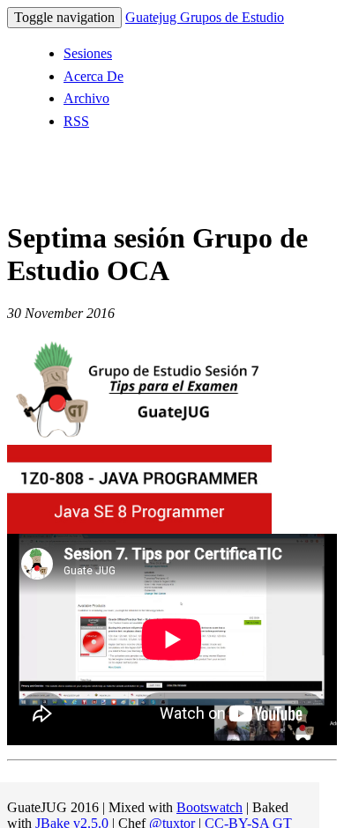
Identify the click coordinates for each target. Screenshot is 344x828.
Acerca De (93, 76)
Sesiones (88, 53)
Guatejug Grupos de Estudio (204, 17)
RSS (76, 121)
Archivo (86, 98)
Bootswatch (209, 807)
